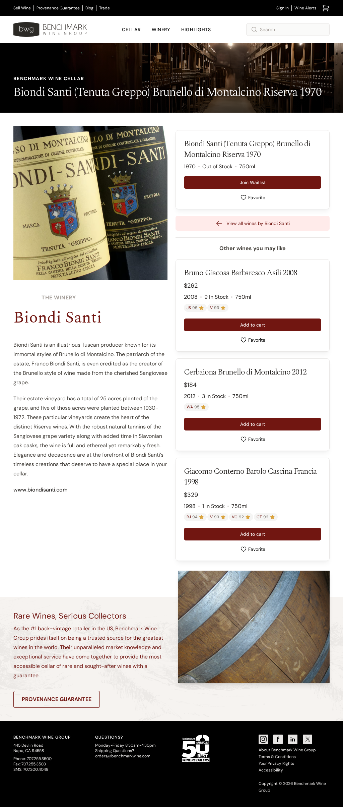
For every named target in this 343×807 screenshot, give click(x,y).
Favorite (256, 197)
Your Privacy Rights (276, 763)
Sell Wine (22, 8)
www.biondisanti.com (40, 489)
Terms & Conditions (277, 756)
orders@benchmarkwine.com (122, 756)
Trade (104, 8)
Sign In (282, 8)
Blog (89, 8)
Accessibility (271, 770)
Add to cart (252, 325)
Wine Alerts (305, 8)
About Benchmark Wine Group (287, 750)
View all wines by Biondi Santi (258, 223)
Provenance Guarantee (58, 8)
